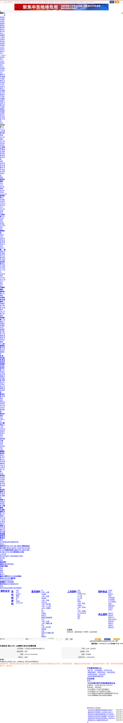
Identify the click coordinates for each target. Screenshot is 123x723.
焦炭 (11, 546)
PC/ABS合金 (81, 613)
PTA (1, 129)
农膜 (109, 604)
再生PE (110, 613)
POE (1, 213)
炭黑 (3, 348)
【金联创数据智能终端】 (95, 676)
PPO (3, 225)
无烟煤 (11, 542)
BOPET (2, 238)
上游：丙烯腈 (46, 608)
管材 (1, 240)
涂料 (1, 161)
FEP (5, 580)
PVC (3, 205)
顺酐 (28, 550)
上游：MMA (81, 607)
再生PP (110, 615)
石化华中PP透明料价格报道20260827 (100, 710)
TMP (1, 419)
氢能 (1, 570)
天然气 (2, 49)
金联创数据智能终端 (25, 2)
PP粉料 (2, 202)
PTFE (2, 580)
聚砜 (1, 188)
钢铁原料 (3, 562)
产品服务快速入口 (94, 668)
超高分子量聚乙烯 (47, 633)
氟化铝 (4, 578)
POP (1, 190)
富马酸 (2, 552)
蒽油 (23, 548)
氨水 (3, 538)
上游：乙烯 (45, 592)
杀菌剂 (19, 588)
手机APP (34, 2)
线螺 (4, 564)
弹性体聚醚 (2, 390)
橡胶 (1, 295)
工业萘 (19, 548)
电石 (1, 256)
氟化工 (2, 574)
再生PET (111, 627)
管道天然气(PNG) (2, 65)
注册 (117, 2)
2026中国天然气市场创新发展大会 (101, 683)
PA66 (1, 218)
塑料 (1, 177)
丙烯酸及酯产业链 (2, 101)
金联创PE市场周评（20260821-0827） (100, 712)
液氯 (3, 254)
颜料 (1, 167)
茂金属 (43, 629)
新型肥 (2, 475)
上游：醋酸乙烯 (46, 623)
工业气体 (3, 554)
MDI (1, 405)
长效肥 (2, 477)
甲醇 (15, 546)
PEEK (2, 192)
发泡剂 (2, 403)
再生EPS (111, 621)
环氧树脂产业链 (2, 115)
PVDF (8, 580)
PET (1, 229)
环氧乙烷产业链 (2, 105)
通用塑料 (36, 591)
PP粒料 (2, 200)
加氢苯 (24, 550)
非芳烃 (7, 552)
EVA (1, 207)
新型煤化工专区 (18, 552)
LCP (1, 185)
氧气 (1, 556)
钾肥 (1, 526)
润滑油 (2, 45)
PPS (1, 227)
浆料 (1, 435)
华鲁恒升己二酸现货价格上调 (98, 720)
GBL (1, 449)
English (86, 2)
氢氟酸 (2, 582)
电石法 (43, 615)
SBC (1, 311)
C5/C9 (2, 47)
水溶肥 (2, 479)
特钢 (1, 566)
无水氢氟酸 (14, 576)
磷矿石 (2, 524)
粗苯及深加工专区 (11, 550)
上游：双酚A (81, 611)
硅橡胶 (2, 325)
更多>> (89, 681)
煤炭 (1, 540)
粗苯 (19, 550)
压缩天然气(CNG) (2, 59)
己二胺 (79, 598)
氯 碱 (2, 250)
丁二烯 (2, 344)
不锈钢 (5, 566)
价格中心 (39, 2)
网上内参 (17, 2)
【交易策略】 (98, 670)
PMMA (2, 224)
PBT (1, 220)
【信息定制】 (111, 672)
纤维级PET (2, 139)
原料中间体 (13, 588)
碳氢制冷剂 (14, 584)
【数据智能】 (91, 672)
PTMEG (2, 446)
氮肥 (1, 491)
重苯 (11, 552)
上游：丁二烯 (46, 606)
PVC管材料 (112, 602)
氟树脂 (13, 578)
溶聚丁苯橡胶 (2, 313)
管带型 (8, 564)
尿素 (1, 499)
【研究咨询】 (101, 672)
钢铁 (1, 560)
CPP (1, 236)
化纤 (1, 123)
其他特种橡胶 (2, 340)
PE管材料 (111, 600)
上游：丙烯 (45, 596)
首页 (5, 2)
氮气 (4, 556)
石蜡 (3, 43)
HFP (11, 580)
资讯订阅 (98, 639)
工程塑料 (72, 591)
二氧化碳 (12, 556)
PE (3, 198)
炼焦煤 (7, 542)
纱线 (1, 157)
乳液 (3, 165)
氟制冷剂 (8, 584)
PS (1, 205)
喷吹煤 (16, 542)
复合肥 (2, 489)
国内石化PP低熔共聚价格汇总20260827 (101, 714)
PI (4, 190)
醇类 (1, 80)
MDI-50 (2, 402)
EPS (1, 209)
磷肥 (1, 512)
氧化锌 (2, 350)
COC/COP (3, 194)
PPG (3, 382)
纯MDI (2, 433)
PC (1, 225)
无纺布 (110, 608)
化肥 (1, 473)
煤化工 (2, 544)
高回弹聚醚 (2, 378)
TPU (1, 437)
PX (3, 127)
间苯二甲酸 (2, 469)
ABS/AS (2, 203)
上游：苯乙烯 (46, 604)
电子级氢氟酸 (9, 582)
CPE (3, 293)
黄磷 (1, 536)
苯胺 (3, 396)
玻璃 (3, 260)
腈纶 (3, 151)
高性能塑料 (12, 597)
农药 (1, 586)
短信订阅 (107, 639)
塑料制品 (102, 591)
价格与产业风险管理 (72, 2)
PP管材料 (111, 597)
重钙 (3, 522)
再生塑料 (102, 614)
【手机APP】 (108, 670)
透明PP (43, 636)
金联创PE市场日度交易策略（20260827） (102, 716)
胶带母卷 (111, 606)
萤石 (9, 576)
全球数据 (81, 2)
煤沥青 (14, 548)
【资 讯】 (90, 670)
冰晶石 (8, 578)
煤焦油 (9, 548)
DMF (1, 429)
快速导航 (10, 2)
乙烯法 (43, 613)
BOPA (2, 248)
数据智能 (51, 2)
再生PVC (111, 617)
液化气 (2, 29)
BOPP (2, 235)
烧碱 (1, 252)
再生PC (110, 625)
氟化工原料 (4, 576)
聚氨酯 (2, 366)
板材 (12, 564)
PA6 (3, 216)
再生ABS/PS (112, 619)
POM (1, 222)
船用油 (2, 27)
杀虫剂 (7, 588)
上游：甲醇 (81, 603)
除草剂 (2, 588)
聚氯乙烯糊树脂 (46, 617)
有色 (1, 568)
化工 (1, 72)
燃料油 (2, 25)
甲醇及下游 (2, 89)
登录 (112, 2)
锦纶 (3, 155)
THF (1, 444)
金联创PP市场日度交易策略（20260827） (102, 718)
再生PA (110, 623)
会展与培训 (63, 2)
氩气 (7, 556)
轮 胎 (1, 356)
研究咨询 (57, 2)
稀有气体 (18, 556)
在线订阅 (91, 2)
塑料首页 (5, 591)
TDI (3, 370)
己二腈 (79, 596)
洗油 (26, 548)
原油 (1, 17)
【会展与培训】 (92, 674)
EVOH (2, 186)
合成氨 (2, 509)
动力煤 (2, 542)
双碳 (1, 572)
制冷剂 (2, 584)
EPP (42, 634)
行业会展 (90, 679)
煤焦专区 (3, 546)
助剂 (3, 171)
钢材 (1, 564)
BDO (1, 442)
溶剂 (1, 163)
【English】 (102, 674)
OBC (1, 183)
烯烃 (1, 74)
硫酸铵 (19, 546)
